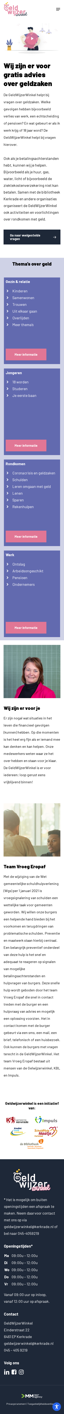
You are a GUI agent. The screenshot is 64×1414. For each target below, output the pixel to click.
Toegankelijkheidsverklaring (42, 1403)
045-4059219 (28, 1233)
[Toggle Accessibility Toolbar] (56, 1406)
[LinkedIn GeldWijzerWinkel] (7, 1372)
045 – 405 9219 (16, 1350)
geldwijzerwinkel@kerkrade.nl (29, 1226)
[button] (58, 9)
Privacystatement (16, 1403)
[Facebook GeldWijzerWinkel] (14, 1372)
